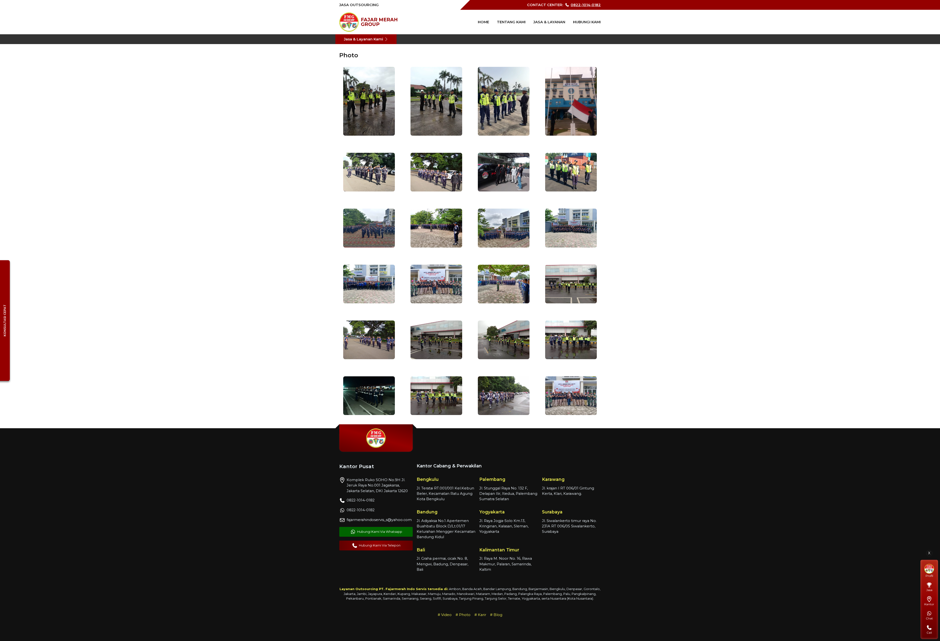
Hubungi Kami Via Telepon (379, 545)
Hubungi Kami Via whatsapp (379, 532)
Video (446, 615)
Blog (498, 615)
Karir (482, 615)
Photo (464, 615)
